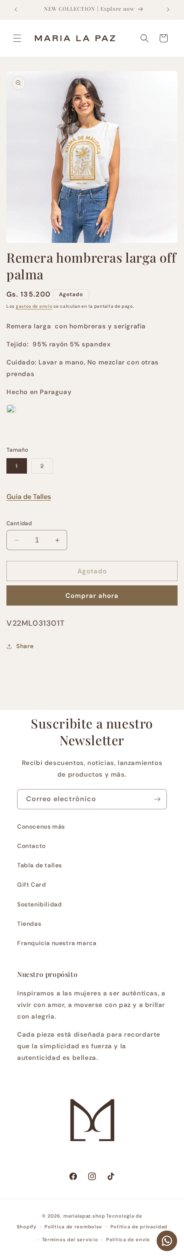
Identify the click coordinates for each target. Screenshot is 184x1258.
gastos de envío (34, 306)
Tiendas (29, 923)
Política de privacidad (138, 1227)
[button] (17, 38)
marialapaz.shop (84, 1216)
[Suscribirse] (157, 799)
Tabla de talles (39, 865)
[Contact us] (167, 1240)
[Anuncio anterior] (15, 9)
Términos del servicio (70, 1240)
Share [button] (25, 646)
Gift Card (31, 884)
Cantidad (19, 523)
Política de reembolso (73, 1227)
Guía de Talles (28, 496)
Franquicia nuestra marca (56, 943)
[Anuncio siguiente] (168, 9)
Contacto (31, 846)
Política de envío (128, 1240)
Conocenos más (41, 826)
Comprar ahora (92, 595)
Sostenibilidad (39, 904)
